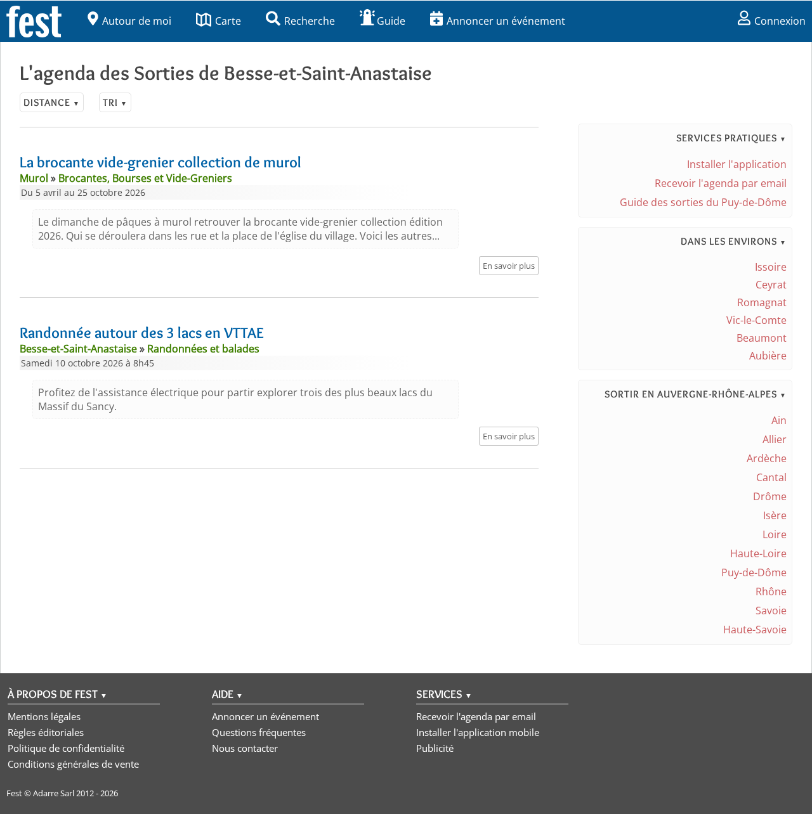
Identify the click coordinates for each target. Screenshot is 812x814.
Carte (228, 21)
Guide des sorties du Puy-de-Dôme (703, 202)
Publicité (435, 748)
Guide (391, 21)
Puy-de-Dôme (754, 572)
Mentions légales (44, 716)
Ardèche (767, 458)
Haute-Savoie (755, 629)
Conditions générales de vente (73, 764)
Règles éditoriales (46, 732)
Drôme (770, 496)
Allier (775, 439)
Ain (779, 420)
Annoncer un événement (506, 21)
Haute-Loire (758, 553)
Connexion (780, 21)
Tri (115, 102)
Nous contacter (245, 748)
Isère (775, 515)
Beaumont (762, 338)
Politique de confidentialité (66, 748)
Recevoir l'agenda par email (721, 183)
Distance (51, 102)
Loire (775, 534)
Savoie (771, 610)
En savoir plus (509, 265)
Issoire (771, 267)
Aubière (768, 356)
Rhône (771, 591)
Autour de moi (136, 21)
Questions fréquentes (259, 732)
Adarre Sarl (53, 793)
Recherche (309, 21)
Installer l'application (737, 164)
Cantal (771, 477)
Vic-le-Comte (756, 320)
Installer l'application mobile (477, 732)
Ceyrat (771, 285)
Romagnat (762, 302)
